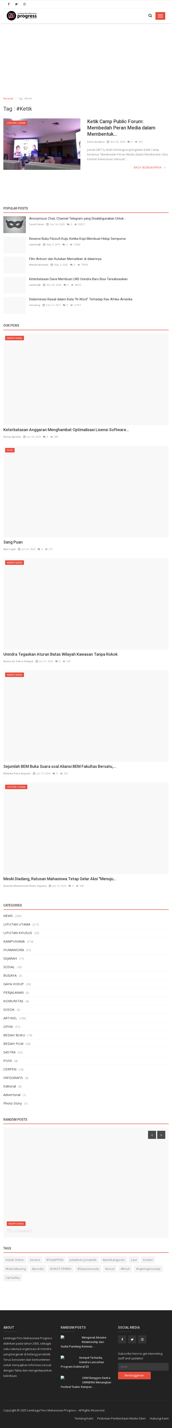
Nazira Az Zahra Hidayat (18, 661)
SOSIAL (9, 967)
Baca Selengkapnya (148, 167)
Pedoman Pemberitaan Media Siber (121, 1418)
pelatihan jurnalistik (83, 1260)
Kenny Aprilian (12, 436)
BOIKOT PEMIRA (60, 1269)
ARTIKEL (10, 1018)
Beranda (8, 98)
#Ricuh (125, 1269)
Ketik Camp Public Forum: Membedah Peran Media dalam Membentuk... (121, 128)
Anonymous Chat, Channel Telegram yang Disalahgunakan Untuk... (77, 218)
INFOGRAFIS (13, 1077)
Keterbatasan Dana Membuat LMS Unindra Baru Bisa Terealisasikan (78, 279)
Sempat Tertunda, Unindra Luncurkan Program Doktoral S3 (82, 1362)
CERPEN (9, 1069)
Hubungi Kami (159, 1418)
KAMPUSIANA (14, 338)
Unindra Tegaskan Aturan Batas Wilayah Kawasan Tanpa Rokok (60, 654)
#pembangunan (114, 1260)
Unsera (35, 1260)
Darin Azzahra (96, 141)
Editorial (9, 1086)
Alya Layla (9, 549)
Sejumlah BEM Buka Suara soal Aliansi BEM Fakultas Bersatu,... (59, 766)
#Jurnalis (38, 1269)
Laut (134, 1260)
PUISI (10, 450)
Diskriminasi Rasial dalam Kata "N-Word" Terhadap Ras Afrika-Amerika (80, 299)
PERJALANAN (13, 992)
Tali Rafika (13, 1278)
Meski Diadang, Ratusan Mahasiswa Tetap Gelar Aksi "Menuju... (59, 878)
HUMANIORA (13, 950)
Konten (148, 1260)
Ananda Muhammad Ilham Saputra (25, 885)
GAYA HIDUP (13, 984)
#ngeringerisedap (148, 1269)
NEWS (8, 915)
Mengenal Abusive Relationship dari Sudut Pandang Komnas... (83, 1342)
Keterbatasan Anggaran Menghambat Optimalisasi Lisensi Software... (66, 429)
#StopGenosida (88, 1269)
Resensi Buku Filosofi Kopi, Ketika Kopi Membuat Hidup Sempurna (77, 239)
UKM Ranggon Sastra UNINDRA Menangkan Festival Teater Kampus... (86, 1382)
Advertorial (11, 1094)
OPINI (8, 1026)
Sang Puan (13, 542)
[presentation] (152, 1135)
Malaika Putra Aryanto (17, 773)
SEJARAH (10, 958)
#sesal (109, 1269)
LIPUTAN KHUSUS (17, 932)
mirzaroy (34, 305)
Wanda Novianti (38, 264)
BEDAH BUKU (14, 1035)
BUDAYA (10, 975)
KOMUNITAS (13, 1001)
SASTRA (9, 1052)
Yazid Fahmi (36, 224)
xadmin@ (35, 244)
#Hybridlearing (16, 1269)
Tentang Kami (84, 1418)
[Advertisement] (86, 57)
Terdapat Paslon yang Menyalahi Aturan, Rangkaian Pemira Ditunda (58, 1230)
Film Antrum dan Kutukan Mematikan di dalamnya (65, 259)
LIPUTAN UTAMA (16, 122)
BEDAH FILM (13, 1043)
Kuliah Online (15, 1260)
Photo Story (12, 1103)
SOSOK (9, 1009)
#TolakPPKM (54, 1260)
